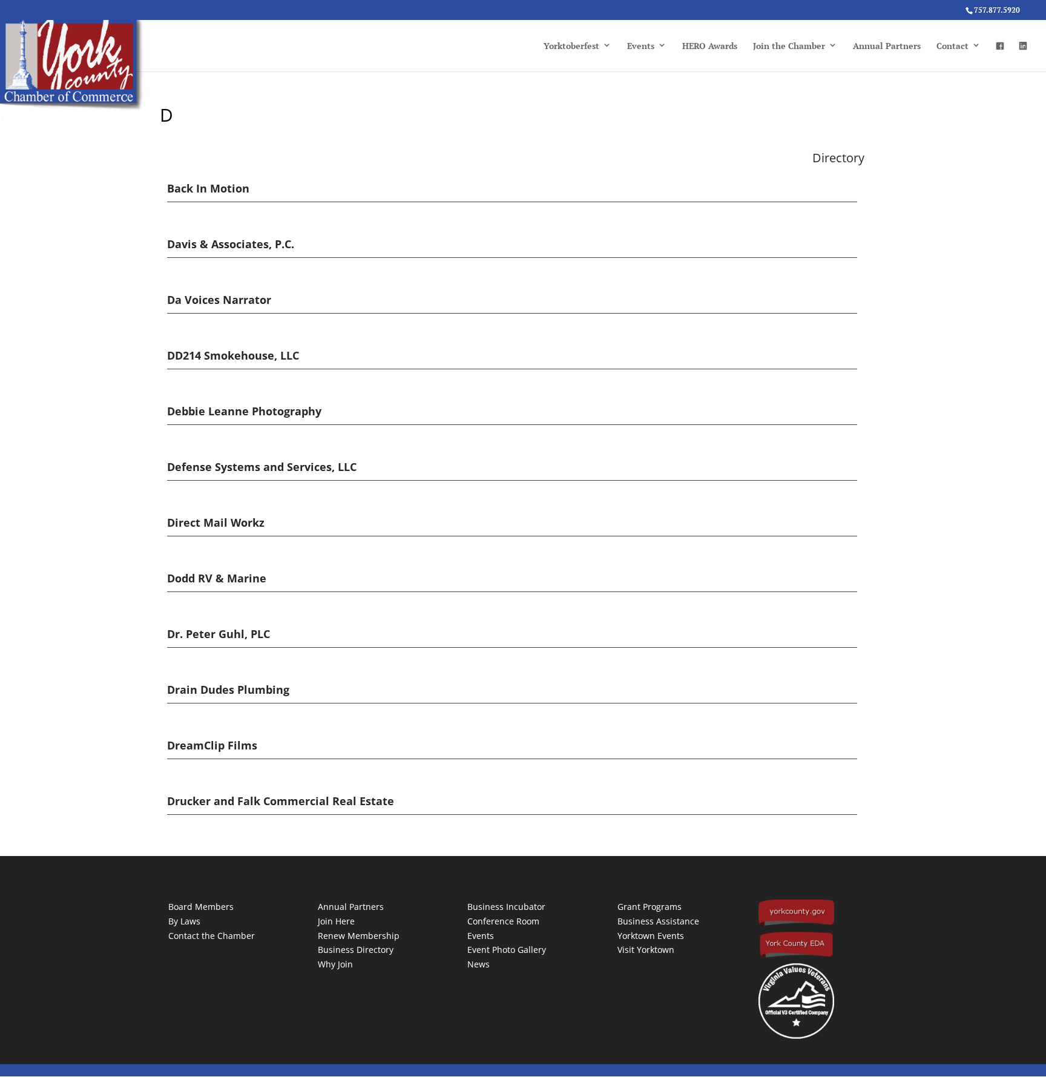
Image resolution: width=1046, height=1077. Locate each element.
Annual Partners (887, 45)
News (478, 964)
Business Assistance (658, 921)
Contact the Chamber (211, 935)
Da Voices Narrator (219, 299)
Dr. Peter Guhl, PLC (218, 634)
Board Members (201, 906)
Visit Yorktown (645, 949)
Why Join (335, 964)
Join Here (336, 921)
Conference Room (503, 921)
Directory (838, 158)
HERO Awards (709, 45)
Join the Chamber (789, 45)
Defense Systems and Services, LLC (262, 466)
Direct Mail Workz (216, 522)
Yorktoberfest (571, 45)
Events (640, 45)
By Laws (184, 921)
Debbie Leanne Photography (244, 411)
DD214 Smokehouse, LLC (233, 355)
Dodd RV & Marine (216, 578)
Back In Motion (208, 188)
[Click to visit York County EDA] (796, 955)
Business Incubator (506, 906)
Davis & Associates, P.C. (230, 244)
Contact (952, 45)
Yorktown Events (650, 935)
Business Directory (355, 949)
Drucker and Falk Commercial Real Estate (280, 801)
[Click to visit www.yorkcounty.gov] (796, 923)
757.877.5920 (997, 10)
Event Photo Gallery (506, 949)
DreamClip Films (212, 745)
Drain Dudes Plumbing (228, 689)
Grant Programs (649, 906)
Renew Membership (359, 935)
